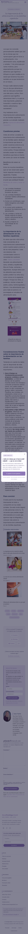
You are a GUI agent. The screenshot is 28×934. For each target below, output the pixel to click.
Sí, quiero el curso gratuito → (14, 473)
